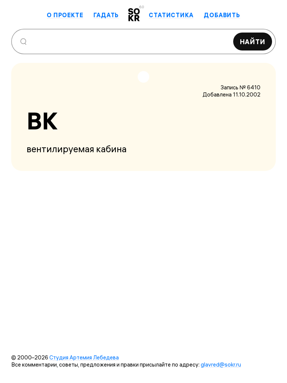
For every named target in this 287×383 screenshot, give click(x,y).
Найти (253, 41)
